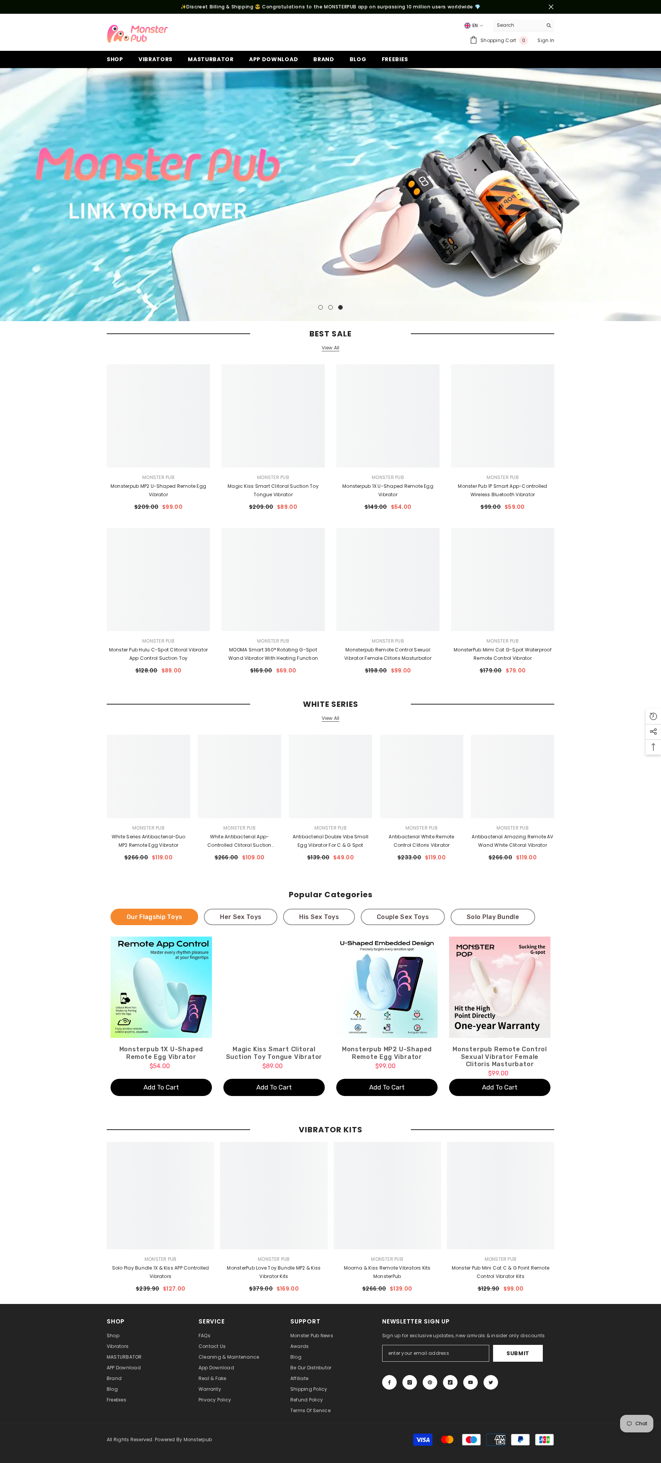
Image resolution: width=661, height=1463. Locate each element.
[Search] (523, 25)
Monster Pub (158, 477)
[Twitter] (491, 1382)
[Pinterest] (430, 1382)
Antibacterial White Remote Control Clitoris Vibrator (421, 840)
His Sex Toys (319, 917)
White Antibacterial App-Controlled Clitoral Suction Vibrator (239, 841)
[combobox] (517, 25)
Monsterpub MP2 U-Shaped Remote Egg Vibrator (158, 490)
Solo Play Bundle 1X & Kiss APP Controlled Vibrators (160, 1272)
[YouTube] (470, 1382)
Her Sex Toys (240, 917)
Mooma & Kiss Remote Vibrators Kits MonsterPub (387, 1272)
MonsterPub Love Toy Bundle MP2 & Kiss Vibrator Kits (274, 1272)
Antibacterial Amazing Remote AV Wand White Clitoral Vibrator (512, 840)
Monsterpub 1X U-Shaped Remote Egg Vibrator (387, 490)
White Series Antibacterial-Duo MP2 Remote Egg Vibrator (148, 840)
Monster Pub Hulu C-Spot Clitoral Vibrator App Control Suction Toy (158, 653)
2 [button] (330, 307)
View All (331, 348)
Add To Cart (161, 1087)
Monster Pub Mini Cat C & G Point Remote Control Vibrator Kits (500, 1272)
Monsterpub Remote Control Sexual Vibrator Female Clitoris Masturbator (387, 653)
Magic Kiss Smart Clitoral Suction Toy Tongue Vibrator (273, 490)
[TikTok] (450, 1382)
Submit (517, 1353)
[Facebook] (389, 1382)
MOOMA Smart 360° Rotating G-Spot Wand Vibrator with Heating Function (273, 653)
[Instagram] (409, 1382)
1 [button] (320, 307)
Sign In (545, 40)
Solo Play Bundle (493, 917)
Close (551, 7)
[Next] (654, 194)
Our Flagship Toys (154, 917)
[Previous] (6, 194)
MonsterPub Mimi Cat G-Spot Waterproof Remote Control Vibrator (503, 653)
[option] (330, 194)
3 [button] (340, 307)
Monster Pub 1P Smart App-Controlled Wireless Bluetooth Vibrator (502, 490)
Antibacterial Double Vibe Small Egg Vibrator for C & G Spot (330, 840)
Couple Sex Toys (403, 917)
